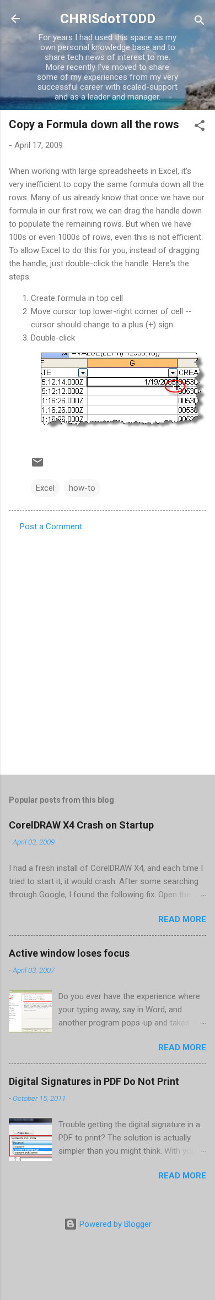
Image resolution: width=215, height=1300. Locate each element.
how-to (82, 488)
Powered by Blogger (114, 1224)
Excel (45, 488)
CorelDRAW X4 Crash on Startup (81, 825)
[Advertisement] (107, 649)
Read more (182, 919)
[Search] (199, 22)
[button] (199, 127)
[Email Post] (37, 466)
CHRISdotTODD (107, 18)
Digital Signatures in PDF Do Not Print (94, 1081)
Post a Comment (51, 526)
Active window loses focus (69, 953)
